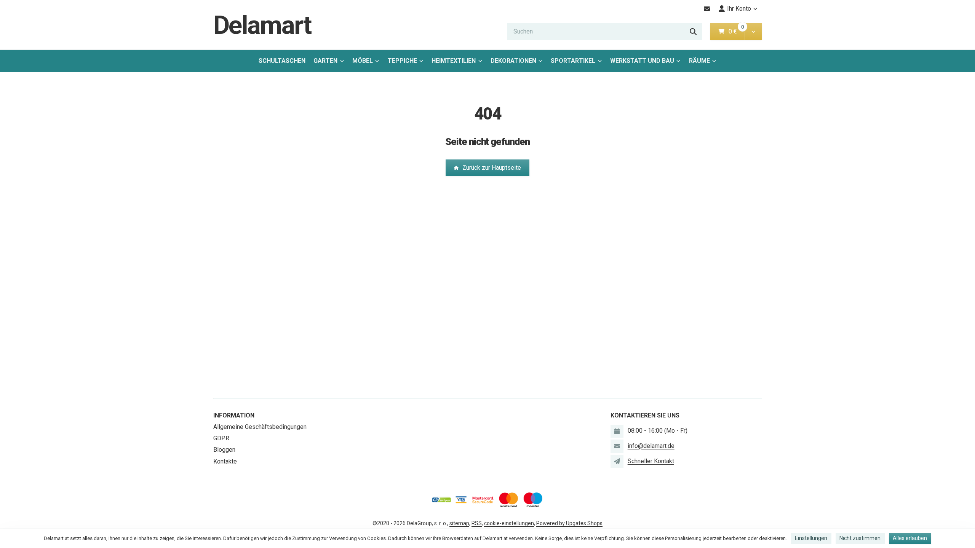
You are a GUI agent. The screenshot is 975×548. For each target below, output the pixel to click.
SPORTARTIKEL (573, 60)
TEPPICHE (402, 60)
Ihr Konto (739, 8)
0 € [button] (736, 31)
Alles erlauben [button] (910, 538)
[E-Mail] (707, 9)
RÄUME (699, 60)
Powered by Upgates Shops (569, 523)
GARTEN (325, 60)
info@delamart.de (651, 445)
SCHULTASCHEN (282, 60)
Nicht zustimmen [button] (860, 538)
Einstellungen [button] (811, 538)
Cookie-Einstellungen (509, 523)
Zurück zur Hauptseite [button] (491, 167)
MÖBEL (362, 60)
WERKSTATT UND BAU (642, 60)
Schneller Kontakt (651, 461)
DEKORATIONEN (513, 60)
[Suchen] (693, 31)
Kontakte (225, 461)
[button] (753, 31)
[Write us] (617, 461)
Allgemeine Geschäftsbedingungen (260, 426)
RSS (477, 523)
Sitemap (459, 523)
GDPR (221, 438)
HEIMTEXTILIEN (454, 60)
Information (233, 415)
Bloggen (224, 449)
